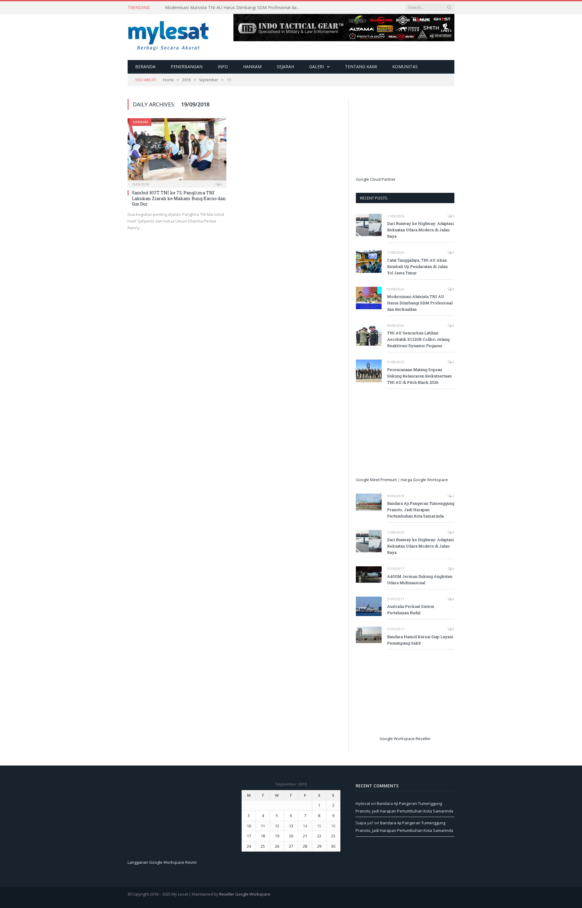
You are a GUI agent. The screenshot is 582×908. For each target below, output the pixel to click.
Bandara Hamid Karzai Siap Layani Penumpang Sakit (420, 640)
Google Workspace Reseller (405, 738)
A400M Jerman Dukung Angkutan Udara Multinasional (419, 579)
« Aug (247, 855)
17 (249, 836)
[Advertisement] (401, 137)
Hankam (252, 66)
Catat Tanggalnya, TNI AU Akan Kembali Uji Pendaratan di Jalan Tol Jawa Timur (417, 266)
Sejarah (285, 66)
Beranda (145, 66)
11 (263, 826)
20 (291, 836)
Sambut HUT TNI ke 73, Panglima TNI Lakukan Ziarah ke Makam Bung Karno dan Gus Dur (179, 198)
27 (291, 846)
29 (319, 846)
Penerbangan (186, 66)
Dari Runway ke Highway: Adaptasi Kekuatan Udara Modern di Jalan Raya (420, 230)
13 (291, 826)
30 (333, 846)
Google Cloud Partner (376, 179)
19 (277, 836)
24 (249, 846)
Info (223, 66)
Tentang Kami (361, 66)
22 (319, 836)
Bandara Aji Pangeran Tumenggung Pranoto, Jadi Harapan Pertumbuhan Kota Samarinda (420, 510)
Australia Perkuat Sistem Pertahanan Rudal (410, 609)
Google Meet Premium (376, 479)
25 (263, 846)
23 (333, 836)
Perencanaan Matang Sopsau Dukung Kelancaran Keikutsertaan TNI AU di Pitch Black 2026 (419, 376)
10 (249, 826)
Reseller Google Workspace (244, 894)
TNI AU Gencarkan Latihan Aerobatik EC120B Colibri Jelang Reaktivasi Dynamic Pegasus (418, 339)
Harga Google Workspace (424, 479)
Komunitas (405, 66)
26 (277, 846)
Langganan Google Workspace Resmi (162, 862)
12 (277, 826)
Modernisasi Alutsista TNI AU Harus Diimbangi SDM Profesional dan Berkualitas (234, 7)
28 (305, 846)
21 (305, 836)
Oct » (258, 855)
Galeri (316, 66)
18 (263, 836)
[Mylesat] (168, 34)
